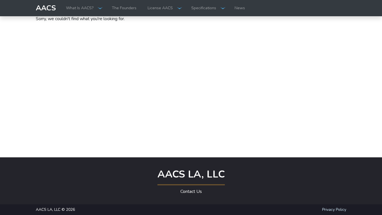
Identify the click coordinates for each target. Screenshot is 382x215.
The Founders (124, 8)
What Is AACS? (79, 8)
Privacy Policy (334, 209)
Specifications (203, 8)
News (240, 8)
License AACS (160, 8)
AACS (46, 8)
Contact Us (191, 191)
